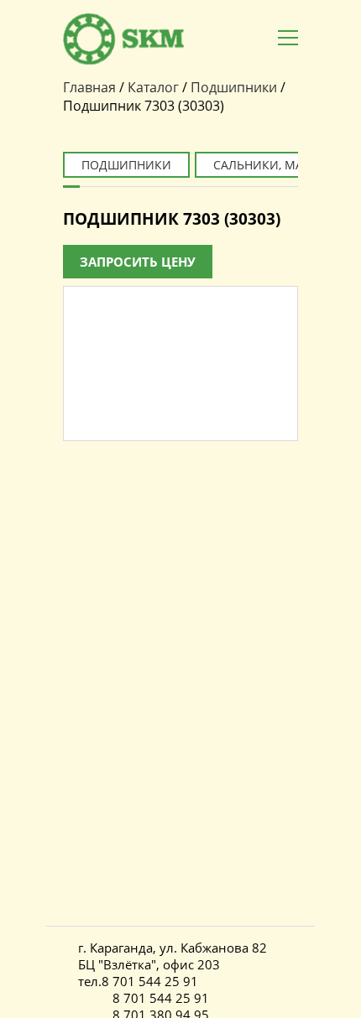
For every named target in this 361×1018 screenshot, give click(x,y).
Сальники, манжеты (279, 165)
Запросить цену (138, 261)
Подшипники (234, 87)
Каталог (153, 87)
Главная (89, 87)
